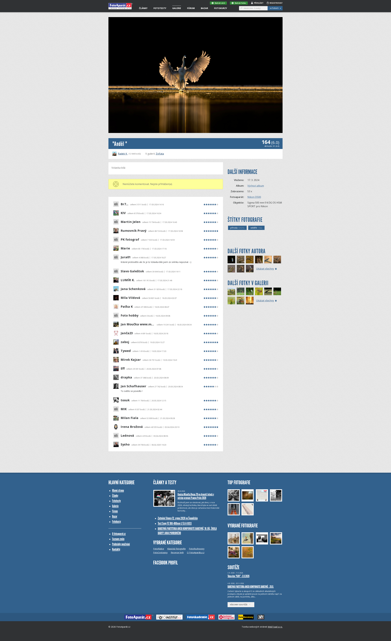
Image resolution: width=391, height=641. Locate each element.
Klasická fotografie (176, 548)
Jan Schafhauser (133, 386)
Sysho (125, 444)
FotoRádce (158, 548)
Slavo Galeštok (132, 271)
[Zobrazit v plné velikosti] (195, 75)
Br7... (124, 204)
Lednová (127, 435)
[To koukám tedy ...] (231, 268)
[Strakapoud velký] (268, 259)
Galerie (176, 8)
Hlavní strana (118, 490)
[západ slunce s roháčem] (250, 300)
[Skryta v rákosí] (250, 291)
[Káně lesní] (250, 259)
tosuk (125, 400)
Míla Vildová (130, 298)
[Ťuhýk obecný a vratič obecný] (231, 300)
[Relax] (250, 268)
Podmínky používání (121, 544)
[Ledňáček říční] (231, 259)
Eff (123, 368)
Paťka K (127, 306)
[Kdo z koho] (240, 259)
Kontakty (116, 549)
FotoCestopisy (160, 552)
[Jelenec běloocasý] (277, 291)
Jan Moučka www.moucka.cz (138, 324)
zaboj (125, 342)
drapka (126, 377)
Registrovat (276, 3)
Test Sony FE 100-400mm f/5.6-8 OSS (175, 523)
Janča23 (127, 333)
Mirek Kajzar (131, 360)
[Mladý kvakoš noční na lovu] (268, 291)
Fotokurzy (220, 8)
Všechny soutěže (239, 604)
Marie (125, 248)
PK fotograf (130, 239)
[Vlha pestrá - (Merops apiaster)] (231, 291)
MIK (124, 409)
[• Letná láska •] (240, 291)
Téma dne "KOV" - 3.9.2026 (238, 576)
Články (143, 8)
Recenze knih (177, 552)
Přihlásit (258, 3)
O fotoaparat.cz (119, 534)
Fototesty (159, 8)
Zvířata (160, 153)
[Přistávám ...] (277, 259)
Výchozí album (255, 185)
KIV (123, 213)
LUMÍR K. (128, 280)
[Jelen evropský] (240, 300)
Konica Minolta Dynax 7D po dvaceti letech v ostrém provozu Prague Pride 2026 (196, 496)
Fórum (191, 8)
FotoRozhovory (196, 548)
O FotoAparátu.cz (195, 552)
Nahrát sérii (220, 3)
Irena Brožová (132, 427)
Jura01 (126, 257)
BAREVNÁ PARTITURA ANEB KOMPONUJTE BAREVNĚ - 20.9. (251, 586)
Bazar (204, 8)
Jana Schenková (133, 289)
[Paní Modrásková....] (259, 291)
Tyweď (126, 351)
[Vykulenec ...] (259, 259)
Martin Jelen (131, 222)
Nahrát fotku (240, 3)
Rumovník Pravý (133, 231)
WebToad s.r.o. (275, 626)
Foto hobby (129, 315)
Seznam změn (118, 539)
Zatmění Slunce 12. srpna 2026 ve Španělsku (178, 518)
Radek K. (123, 153)
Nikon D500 (254, 197)
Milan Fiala (129, 418)
